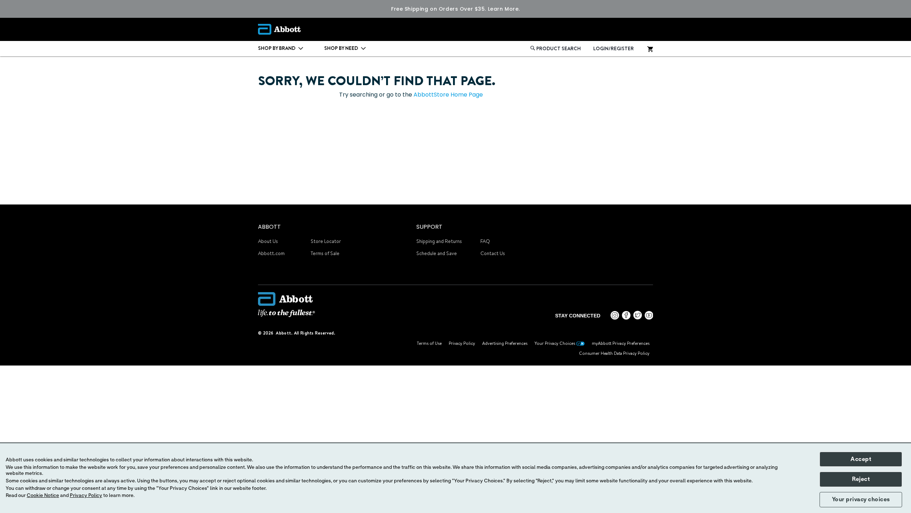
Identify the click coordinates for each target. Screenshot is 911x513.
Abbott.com (271, 253)
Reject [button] (861, 479)
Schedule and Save (436, 253)
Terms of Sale (325, 253)
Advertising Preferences (504, 343)
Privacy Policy (462, 343)
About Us (268, 241)
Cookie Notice (43, 495)
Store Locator (326, 241)
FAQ (485, 241)
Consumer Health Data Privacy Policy (614, 353)
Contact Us (492, 253)
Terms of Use (429, 343)
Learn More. (504, 8)
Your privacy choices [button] (861, 499)
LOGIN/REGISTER (613, 48)
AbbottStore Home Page (448, 94)
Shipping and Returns (439, 241)
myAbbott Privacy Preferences (620, 343)
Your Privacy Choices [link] (555, 343)
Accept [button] (861, 459)
